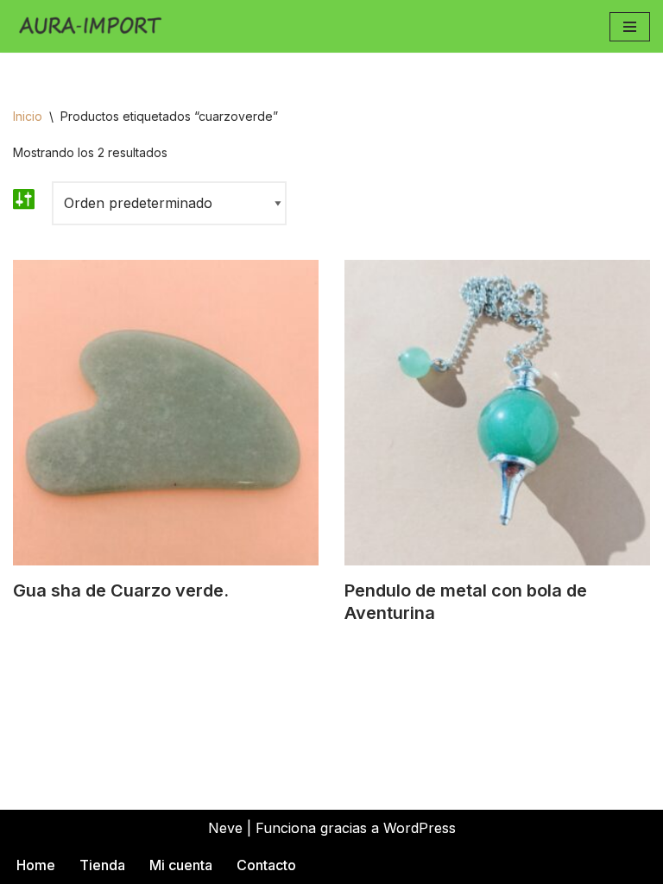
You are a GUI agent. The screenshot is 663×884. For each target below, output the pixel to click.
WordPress (419, 828)
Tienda (102, 865)
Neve (225, 828)
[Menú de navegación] (629, 26)
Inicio (27, 116)
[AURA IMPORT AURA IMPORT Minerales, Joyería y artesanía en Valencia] (95, 26)
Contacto (266, 865)
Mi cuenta (180, 865)
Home (35, 865)
